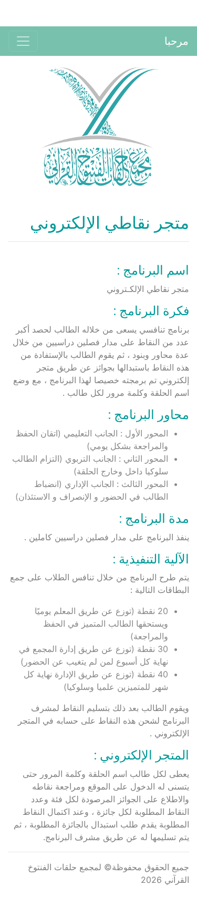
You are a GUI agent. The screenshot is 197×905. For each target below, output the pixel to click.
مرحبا (176, 41)
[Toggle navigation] (23, 41)
